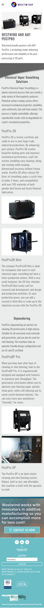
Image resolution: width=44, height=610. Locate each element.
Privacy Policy (38, 608)
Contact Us (22, 554)
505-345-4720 (22, 550)
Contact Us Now (24, 530)
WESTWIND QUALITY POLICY (17, 573)
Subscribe (22, 559)
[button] (3, 4)
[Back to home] (22, 4)
